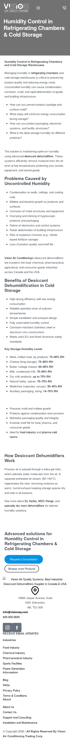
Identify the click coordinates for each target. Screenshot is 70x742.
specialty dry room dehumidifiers (24, 505)
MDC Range (46, 501)
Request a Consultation (24, 559)
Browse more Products (21, 569)
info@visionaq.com (15, 612)
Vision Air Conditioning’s (19, 258)
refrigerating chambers (44, 73)
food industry (28, 432)
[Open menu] (38, 7)
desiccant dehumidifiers (38, 156)
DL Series (31, 501)
